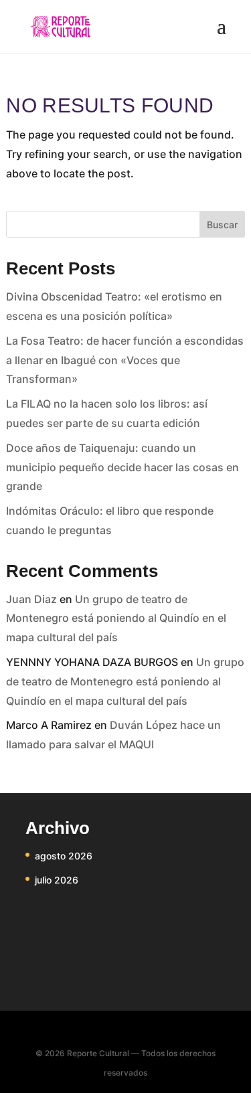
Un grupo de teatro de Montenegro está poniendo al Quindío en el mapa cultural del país (116, 618)
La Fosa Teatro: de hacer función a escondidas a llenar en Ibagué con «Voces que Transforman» (125, 360)
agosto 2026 (63, 855)
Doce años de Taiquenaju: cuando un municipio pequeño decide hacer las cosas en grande (122, 467)
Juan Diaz (31, 599)
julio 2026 (56, 880)
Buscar (222, 224)
